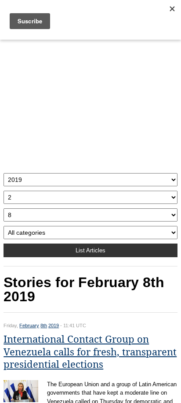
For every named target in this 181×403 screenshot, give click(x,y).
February (29, 325)
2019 (53, 325)
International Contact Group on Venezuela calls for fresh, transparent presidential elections (90, 352)
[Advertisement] (90, 104)
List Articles (90, 250)
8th (43, 325)
